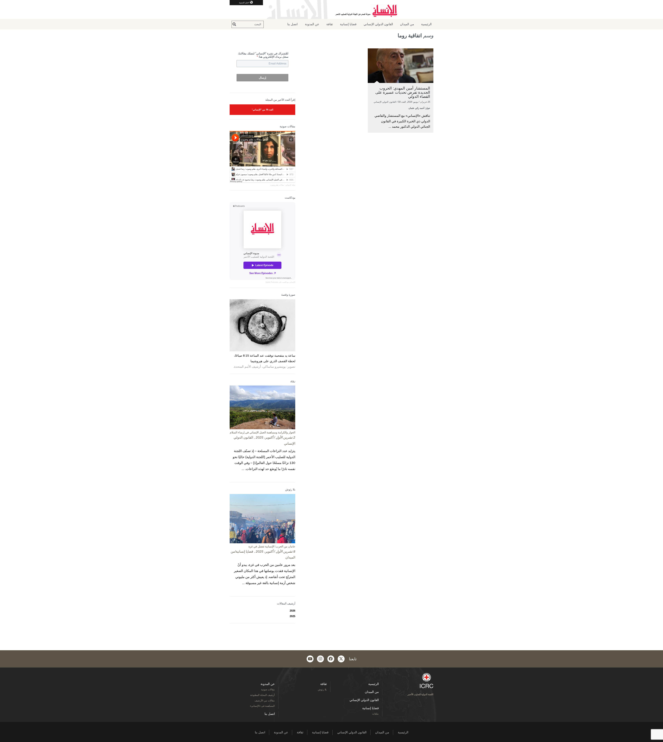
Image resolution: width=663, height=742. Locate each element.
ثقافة (329, 24)
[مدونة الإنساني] (331, 9)
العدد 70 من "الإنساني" (262, 109)
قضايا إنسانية (348, 24)
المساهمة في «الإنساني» (262, 705)
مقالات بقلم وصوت (277, 185)
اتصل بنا (292, 24)
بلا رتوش (322, 689)
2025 (292, 616)
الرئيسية (426, 24)
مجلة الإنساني (290, 185)
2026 (292, 610)
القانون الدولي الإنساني (378, 24)
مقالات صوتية (268, 689)
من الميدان (407, 24)
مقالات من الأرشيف (264, 700)
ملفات (375, 713)
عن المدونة (312, 24)
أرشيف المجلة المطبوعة (262, 695)
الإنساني (292, 282)
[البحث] (234, 24)
